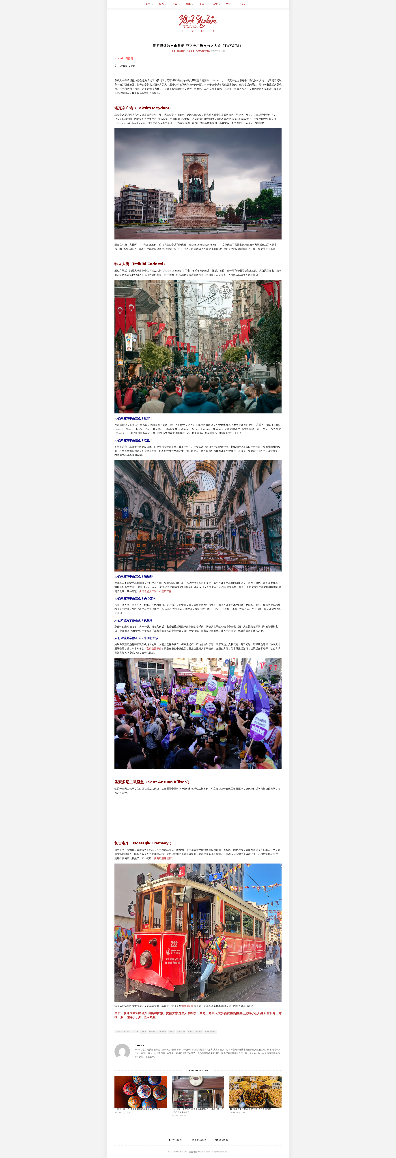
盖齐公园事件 (154, 648)
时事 (188, 4)
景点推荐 (181, 51)
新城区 (190, 1031)
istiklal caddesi (123, 1031)
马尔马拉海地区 (203, 51)
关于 (148, 4)
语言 (215, 4)
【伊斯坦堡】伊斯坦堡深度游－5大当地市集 (250, 1109)
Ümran (140, 1045)
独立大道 (199, 1031)
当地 (201, 4)
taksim (135, 1031)
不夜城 (144, 1031)
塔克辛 (171, 1031)
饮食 (174, 4)
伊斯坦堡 (152, 1031)
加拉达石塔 (187, 1006)
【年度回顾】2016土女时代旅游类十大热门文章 (137, 1109)
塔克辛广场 (181, 1031)
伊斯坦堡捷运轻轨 (164, 858)
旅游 (161, 4)
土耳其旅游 (162, 1031)
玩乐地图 (191, 51)
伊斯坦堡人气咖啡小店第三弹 (155, 591)
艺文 (228, 4)
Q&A (242, 4)
